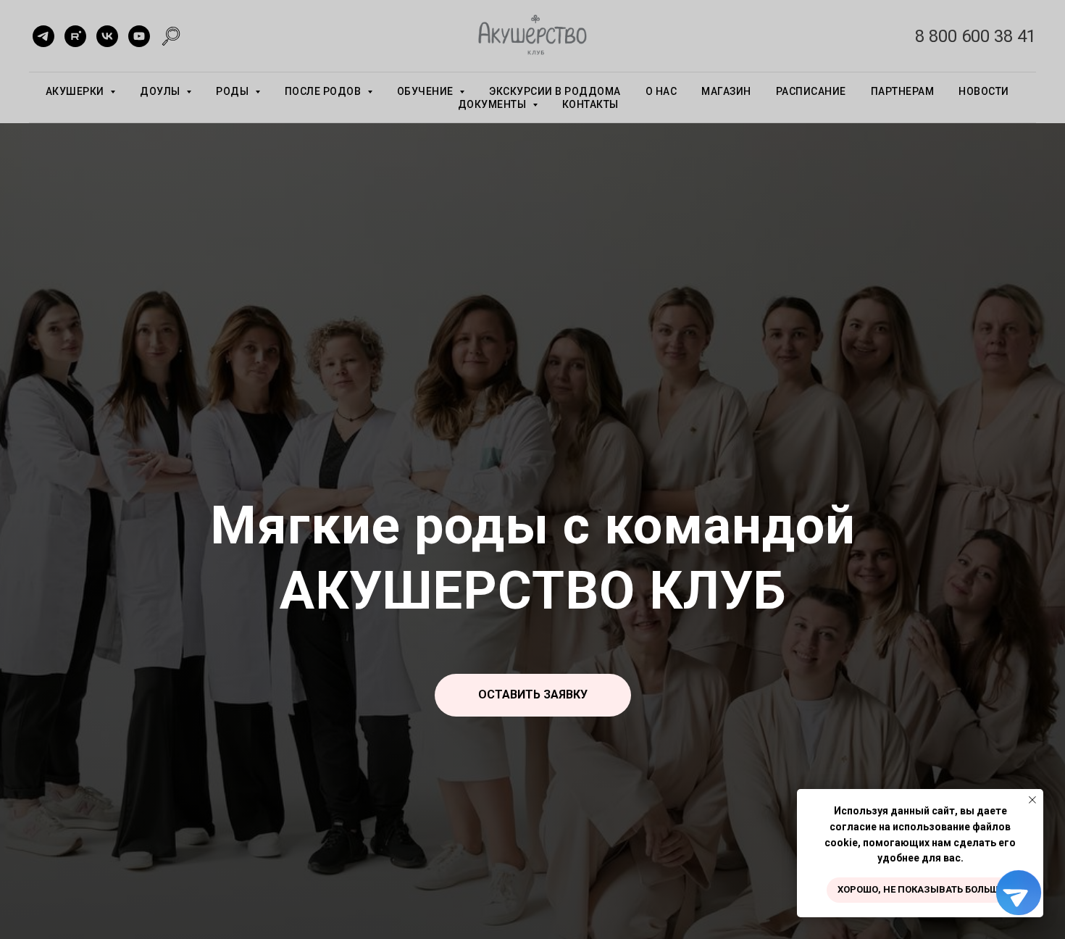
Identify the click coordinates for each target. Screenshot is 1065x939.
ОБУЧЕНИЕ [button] (426, 91)
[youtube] (139, 36)
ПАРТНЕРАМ (903, 91)
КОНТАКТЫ (590, 104)
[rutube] (75, 36)
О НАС (661, 91)
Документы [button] (493, 104)
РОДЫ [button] (233, 91)
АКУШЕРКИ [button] (76, 91)
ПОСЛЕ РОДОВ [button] (324, 91)
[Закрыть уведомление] (1032, 800)
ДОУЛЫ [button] (161, 91)
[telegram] (43, 36)
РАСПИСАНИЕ (811, 91)
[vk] (107, 36)
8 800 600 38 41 (975, 36)
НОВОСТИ (983, 91)
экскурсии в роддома (555, 91)
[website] (171, 36)
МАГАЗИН (726, 91)
